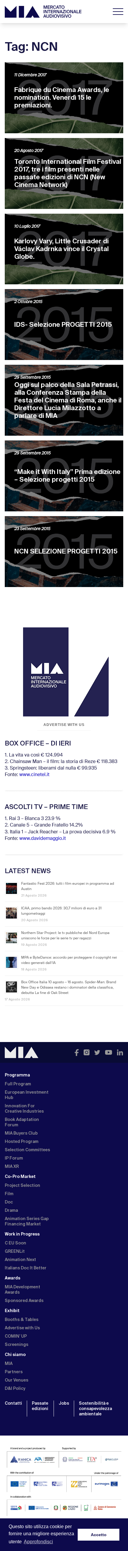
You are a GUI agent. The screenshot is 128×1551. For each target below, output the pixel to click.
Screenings (16, 1344)
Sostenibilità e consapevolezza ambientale (95, 1409)
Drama (11, 1210)
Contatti (13, 1403)
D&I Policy (15, 1388)
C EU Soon (15, 1243)
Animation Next (20, 1259)
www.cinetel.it (34, 775)
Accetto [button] (99, 1534)
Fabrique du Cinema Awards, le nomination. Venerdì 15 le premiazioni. (61, 97)
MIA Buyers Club (21, 1133)
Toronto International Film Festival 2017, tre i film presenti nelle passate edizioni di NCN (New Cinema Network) (67, 173)
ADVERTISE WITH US (64, 725)
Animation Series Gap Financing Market (27, 1221)
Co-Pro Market (20, 1176)
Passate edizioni (40, 1406)
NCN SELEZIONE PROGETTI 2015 (66, 551)
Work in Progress (22, 1234)
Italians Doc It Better (25, 1268)
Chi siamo (15, 1354)
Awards (12, 1278)
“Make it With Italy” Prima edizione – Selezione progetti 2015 (67, 475)
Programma (17, 1075)
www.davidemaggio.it (42, 838)
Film (9, 1193)
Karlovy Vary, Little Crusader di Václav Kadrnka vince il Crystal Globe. (61, 249)
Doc (9, 1202)
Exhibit (12, 1310)
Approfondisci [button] (38, 1541)
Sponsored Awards (24, 1300)
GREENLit (15, 1251)
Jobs (64, 1403)
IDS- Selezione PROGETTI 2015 (63, 324)
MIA (9, 1363)
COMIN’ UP (16, 1336)
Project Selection (22, 1185)
